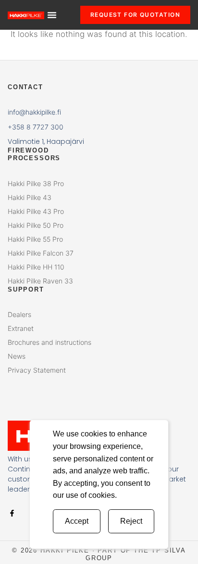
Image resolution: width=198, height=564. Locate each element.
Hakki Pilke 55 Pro (35, 239)
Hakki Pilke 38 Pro (36, 183)
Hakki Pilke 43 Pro (36, 211)
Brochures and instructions (49, 342)
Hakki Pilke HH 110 (36, 267)
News (16, 356)
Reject (131, 521)
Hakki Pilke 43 (29, 197)
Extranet (21, 328)
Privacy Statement (37, 370)
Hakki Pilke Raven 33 (40, 281)
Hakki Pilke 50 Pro (35, 225)
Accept (76, 521)
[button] (52, 15)
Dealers (19, 314)
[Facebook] (12, 513)
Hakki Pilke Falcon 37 (41, 253)
